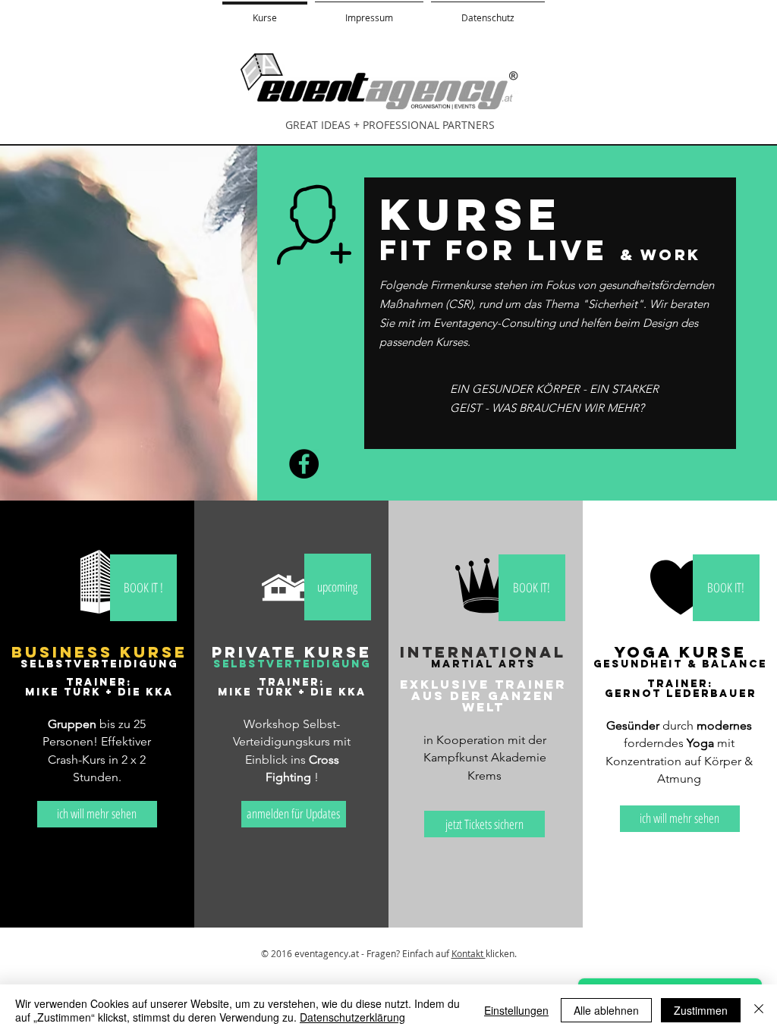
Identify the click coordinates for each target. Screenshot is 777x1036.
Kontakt (468, 953)
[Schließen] (759, 1010)
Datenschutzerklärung (352, 1017)
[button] (337, 587)
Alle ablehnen (606, 1010)
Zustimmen (701, 1010)
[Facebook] (304, 464)
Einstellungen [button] (516, 1010)
